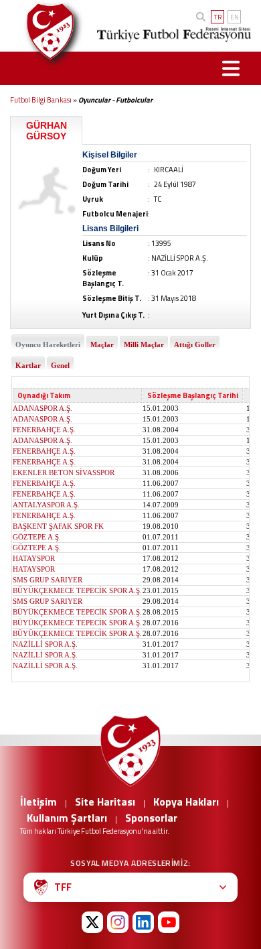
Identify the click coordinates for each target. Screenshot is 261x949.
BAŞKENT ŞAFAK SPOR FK (58, 526)
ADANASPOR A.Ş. (42, 408)
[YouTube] (168, 922)
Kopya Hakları (186, 802)
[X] (92, 922)
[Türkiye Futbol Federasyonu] (46, 31)
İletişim (38, 802)
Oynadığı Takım (43, 395)
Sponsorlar (151, 818)
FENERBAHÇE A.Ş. (44, 430)
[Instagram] (117, 922)
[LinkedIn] (143, 922)
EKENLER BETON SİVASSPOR (63, 472)
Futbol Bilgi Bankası (41, 99)
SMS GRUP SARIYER (47, 580)
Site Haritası (105, 802)
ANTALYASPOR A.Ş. (46, 505)
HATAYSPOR (34, 558)
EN (234, 17)
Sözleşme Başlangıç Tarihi (192, 395)
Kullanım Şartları (67, 818)
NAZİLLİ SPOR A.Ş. (45, 644)
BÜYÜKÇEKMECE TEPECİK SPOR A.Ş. (77, 590)
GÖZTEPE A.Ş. (37, 537)
